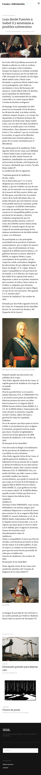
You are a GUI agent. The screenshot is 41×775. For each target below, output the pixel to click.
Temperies (5, 707)
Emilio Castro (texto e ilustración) (17, 712)
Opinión (4, 664)
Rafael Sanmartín (11, 673)
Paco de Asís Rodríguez (13, 31)
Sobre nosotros (8, 764)
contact (5, 767)
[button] (39, 4)
